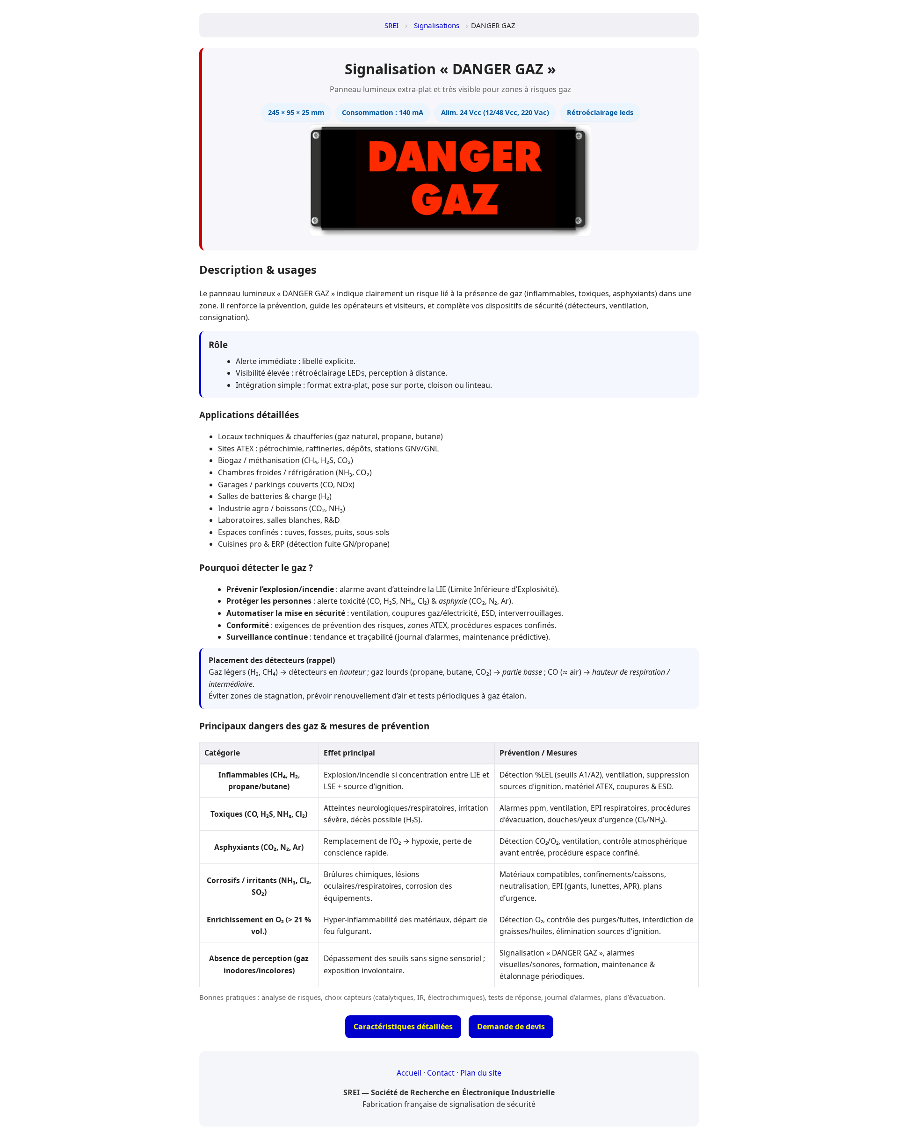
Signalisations (436, 25)
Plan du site (480, 1073)
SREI (391, 25)
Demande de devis (511, 1026)
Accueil (409, 1073)
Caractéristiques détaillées (403, 1026)
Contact (441, 1073)
